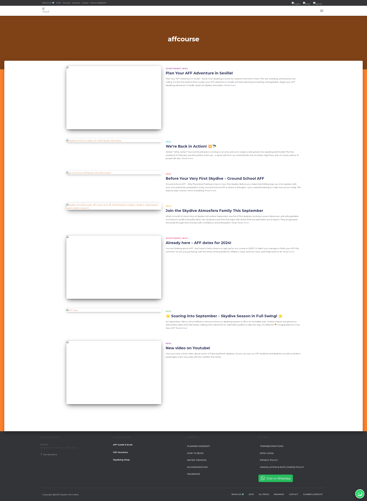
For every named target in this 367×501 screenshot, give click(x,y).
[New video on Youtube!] (113, 372)
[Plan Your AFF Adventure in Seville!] (113, 97)
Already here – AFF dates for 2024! (198, 243)
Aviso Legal (267, 453)
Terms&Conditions (271, 446)
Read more (230, 85)
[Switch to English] (296, 4)
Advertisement (173, 68)
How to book (195, 453)
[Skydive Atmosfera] (45, 10)
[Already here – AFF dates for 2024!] (113, 267)
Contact (85, 3)
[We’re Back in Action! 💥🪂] (113, 140)
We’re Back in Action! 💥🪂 (191, 146)
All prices (66, 3)
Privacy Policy (269, 460)
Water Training (197, 460)
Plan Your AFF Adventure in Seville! (199, 73)
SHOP (58, 3)
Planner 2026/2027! (98, 3)
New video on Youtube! (188, 348)
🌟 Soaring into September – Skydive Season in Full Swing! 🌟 (224, 316)
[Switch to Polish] (307, 4)
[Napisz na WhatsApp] (359, 493)
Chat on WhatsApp (279, 478)
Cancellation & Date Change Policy (282, 467)
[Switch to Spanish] (318, 4)
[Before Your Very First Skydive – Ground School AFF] (113, 173)
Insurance (76, 3)
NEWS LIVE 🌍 (48, 3)
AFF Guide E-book (122, 444)
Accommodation (197, 467)
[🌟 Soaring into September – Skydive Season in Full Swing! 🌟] (113, 310)
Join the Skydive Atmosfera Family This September (214, 210)
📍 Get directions (48, 454)
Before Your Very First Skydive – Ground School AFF (215, 178)
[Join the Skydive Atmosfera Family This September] (113, 206)
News (185, 68)
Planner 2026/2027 (198, 446)
